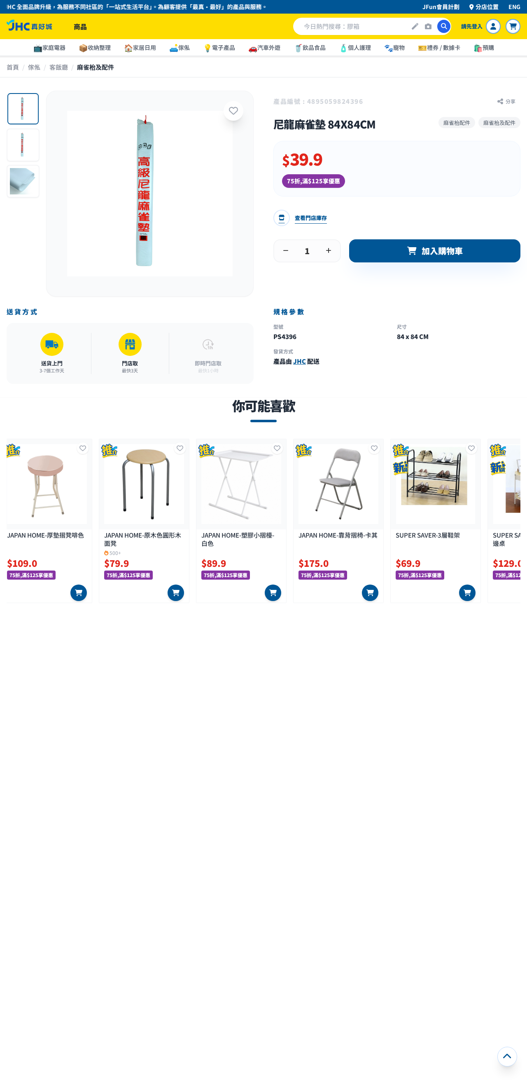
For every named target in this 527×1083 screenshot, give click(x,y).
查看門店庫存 (311, 218)
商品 (80, 26)
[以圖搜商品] (428, 26)
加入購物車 (442, 251)
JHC (299, 361)
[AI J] (415, 26)
